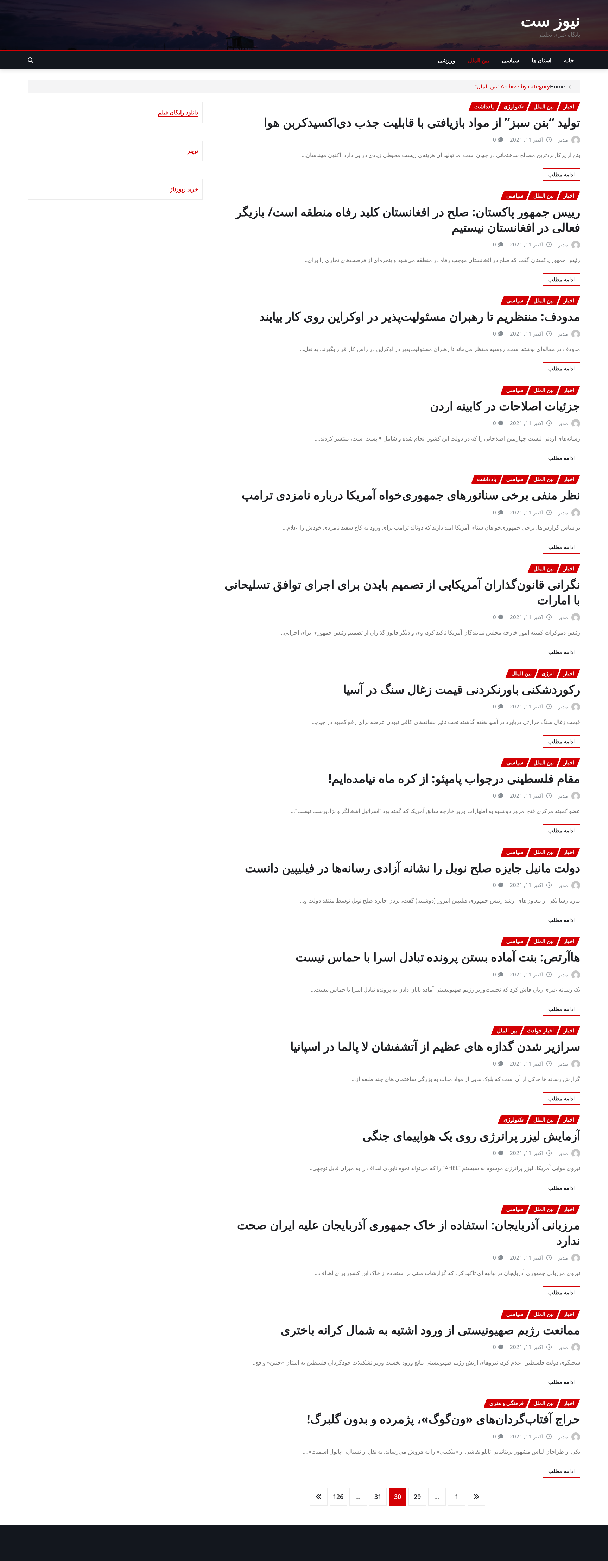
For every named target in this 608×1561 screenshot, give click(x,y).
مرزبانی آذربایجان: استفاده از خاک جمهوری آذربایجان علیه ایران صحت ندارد (408, 1232)
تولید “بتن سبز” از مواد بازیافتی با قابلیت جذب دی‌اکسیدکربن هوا (422, 122)
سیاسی (510, 60)
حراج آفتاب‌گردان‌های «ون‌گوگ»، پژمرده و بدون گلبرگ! (443, 1419)
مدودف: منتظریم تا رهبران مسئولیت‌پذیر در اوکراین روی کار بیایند (419, 316)
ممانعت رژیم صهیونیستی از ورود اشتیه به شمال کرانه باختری (430, 1330)
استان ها (541, 60)
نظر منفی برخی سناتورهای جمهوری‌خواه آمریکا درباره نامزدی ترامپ (411, 495)
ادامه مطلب (561, 174)
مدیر (563, 139)
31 (377, 1496)
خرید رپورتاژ (184, 189)
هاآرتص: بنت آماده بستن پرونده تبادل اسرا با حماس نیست (438, 957)
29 (417, 1496)
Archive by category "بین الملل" (512, 86)
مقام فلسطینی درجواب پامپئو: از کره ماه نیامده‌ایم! (454, 778)
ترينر (192, 151)
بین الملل (478, 60)
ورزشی (446, 60)
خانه (569, 60)
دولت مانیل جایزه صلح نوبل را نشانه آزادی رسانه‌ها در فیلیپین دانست (412, 868)
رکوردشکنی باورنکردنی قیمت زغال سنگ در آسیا (461, 689)
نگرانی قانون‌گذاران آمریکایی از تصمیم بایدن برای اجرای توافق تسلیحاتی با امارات (402, 592)
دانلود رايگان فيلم (178, 112)
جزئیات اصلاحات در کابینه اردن (505, 406)
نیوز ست (550, 20)
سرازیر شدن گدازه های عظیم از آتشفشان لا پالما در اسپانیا (435, 1046)
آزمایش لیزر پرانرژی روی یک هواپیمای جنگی (471, 1136)
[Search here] (30, 60)
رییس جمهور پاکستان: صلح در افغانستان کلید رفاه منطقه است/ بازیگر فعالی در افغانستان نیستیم (408, 219)
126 (338, 1496)
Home (557, 86)
